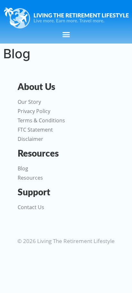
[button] (66, 34)
